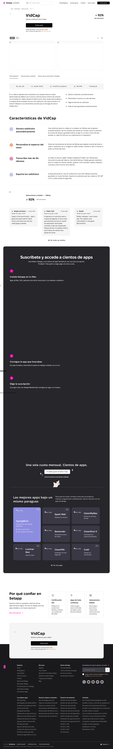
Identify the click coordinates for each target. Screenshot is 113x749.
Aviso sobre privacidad (95, 676)
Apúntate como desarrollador (48, 673)
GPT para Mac (64, 732)
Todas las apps (24, 8)
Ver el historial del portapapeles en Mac (94, 700)
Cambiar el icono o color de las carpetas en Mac (97, 703)
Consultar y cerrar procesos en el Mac (94, 716)
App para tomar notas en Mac (26, 721)
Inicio (12, 8)
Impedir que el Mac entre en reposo (93, 719)
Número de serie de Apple (68, 700)
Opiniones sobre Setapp (46, 676)
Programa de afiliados (45, 678)
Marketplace (64, 3)
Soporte (41, 668)
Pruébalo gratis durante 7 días (57, 471)
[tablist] (14, 38)
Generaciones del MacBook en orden (49, 708)
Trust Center (42, 670)
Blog (40, 681)
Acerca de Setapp (22, 681)
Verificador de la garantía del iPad (70, 721)
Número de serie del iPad (68, 708)
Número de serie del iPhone (68, 703)
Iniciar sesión (91, 3)
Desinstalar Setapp (23, 689)
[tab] (12, 38)
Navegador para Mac (23, 711)
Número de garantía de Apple (69, 716)
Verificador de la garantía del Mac (70, 719)
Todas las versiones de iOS (47, 705)
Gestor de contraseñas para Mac (27, 716)
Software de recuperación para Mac (27, 713)
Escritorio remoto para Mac (25, 732)
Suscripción (75, 3)
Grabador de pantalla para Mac (26, 705)
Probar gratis (103, 3)
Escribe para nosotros (67, 676)
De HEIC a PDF (64, 729)
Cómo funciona (21, 676)
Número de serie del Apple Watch (70, 713)
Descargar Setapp (22, 683)
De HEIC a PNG (64, 726)
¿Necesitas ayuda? (21, 744)
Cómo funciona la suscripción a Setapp (57, 477)
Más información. (46, 31)
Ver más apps (58, 565)
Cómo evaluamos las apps (68, 670)
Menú (83, 3)
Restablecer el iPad (88, 729)
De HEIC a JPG (64, 724)
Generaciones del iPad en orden (48, 713)
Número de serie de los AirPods (70, 711)
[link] (84, 682)
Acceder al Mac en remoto (90, 711)
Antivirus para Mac (23, 708)
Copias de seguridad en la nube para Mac (27, 734)
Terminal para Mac (22, 724)
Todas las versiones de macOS (48, 703)
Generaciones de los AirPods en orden (49, 716)
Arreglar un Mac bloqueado (90, 724)
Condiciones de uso (32, 744)
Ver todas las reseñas (57, 240)
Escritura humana (65, 673)
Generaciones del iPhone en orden (49, 711)
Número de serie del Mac (68, 705)
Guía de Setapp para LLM (46, 700)
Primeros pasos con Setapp (25, 686)
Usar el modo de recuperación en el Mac (94, 713)
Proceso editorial (65, 668)
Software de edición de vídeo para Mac (27, 719)
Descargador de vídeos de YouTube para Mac (27, 703)
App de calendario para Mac (25, 726)
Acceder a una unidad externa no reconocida (96, 708)
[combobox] (106, 744)
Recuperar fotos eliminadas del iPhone (94, 705)
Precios (19, 678)
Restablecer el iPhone (89, 726)
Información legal (22, 691)
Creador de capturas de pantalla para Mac (27, 729)
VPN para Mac (21, 700)
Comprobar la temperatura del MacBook (94, 721)
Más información (15, 613)
